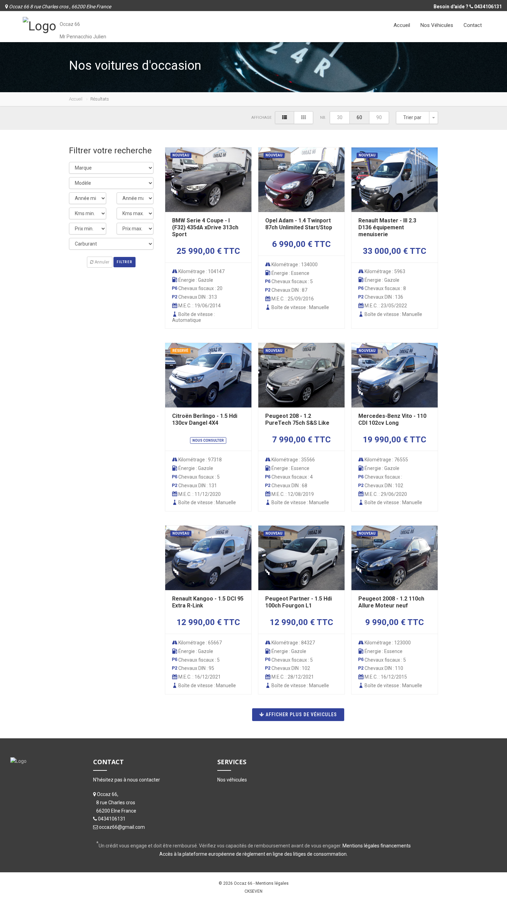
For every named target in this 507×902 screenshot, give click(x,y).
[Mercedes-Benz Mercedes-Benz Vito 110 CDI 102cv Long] (394, 375)
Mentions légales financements (376, 845)
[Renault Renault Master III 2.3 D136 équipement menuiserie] (394, 179)
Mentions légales (272, 883)
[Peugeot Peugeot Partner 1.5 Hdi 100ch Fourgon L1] (301, 558)
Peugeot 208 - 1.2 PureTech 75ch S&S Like (297, 419)
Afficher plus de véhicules (300, 714)
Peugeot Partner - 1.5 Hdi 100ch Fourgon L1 (298, 602)
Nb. (323, 117)
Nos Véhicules (436, 25)
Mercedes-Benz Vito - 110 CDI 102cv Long (392, 419)
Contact (473, 25)
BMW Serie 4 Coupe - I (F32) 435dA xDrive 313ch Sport (205, 227)
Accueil (402, 25)
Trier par (412, 117)
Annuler (101, 262)
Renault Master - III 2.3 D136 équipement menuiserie (387, 227)
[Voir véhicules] (284, 117)
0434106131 (488, 6)
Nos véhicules (232, 780)
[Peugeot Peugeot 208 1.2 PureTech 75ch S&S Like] (301, 375)
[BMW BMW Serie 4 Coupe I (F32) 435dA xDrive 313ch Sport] (208, 179)
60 (359, 117)
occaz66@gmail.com (122, 827)
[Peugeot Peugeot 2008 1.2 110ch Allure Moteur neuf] (394, 558)
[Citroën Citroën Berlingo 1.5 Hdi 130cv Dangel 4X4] (208, 375)
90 (379, 117)
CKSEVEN (253, 891)
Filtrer (124, 262)
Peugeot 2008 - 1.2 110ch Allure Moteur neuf (391, 602)
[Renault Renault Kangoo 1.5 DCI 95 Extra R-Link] (208, 558)
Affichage (261, 117)
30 (339, 117)
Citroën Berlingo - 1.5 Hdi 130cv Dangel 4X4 (204, 419)
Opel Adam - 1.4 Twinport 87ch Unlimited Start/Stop (298, 224)
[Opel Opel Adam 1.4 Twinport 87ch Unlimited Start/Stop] (301, 179)
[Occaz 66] (39, 25)
